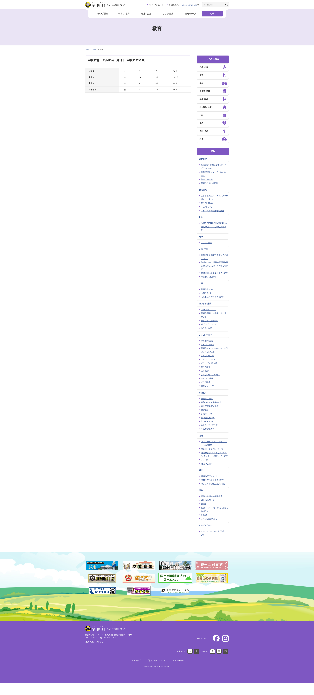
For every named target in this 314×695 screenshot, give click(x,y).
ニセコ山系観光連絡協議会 (212, 210)
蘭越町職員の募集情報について (214, 272)
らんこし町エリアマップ (210, 374)
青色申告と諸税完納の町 (211, 402)
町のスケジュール (156, 4)
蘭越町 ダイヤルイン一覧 (212, 448)
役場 (201, 435)
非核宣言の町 (207, 413)
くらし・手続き (102, 13)
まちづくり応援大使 (209, 363)
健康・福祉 (146, 13)
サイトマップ (135, 660)
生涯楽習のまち (207, 428)
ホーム (87, 49)
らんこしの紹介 (205, 334)
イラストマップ (207, 206)
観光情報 (203, 189)
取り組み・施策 (205, 303)
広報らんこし (206, 293)
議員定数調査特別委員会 (211, 496)
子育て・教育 (124, 13)
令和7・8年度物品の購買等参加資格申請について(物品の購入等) (214, 226)
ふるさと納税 (206, 328)
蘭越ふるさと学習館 (209, 183)
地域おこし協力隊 (208, 276)
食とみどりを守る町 (209, 425)
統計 (201, 236)
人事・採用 (203, 249)
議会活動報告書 (208, 500)
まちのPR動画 (207, 202)
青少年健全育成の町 (209, 406)
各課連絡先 (174, 4)
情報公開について (208, 309)
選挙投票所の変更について (212, 479)
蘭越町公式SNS (207, 289)
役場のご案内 (206, 463)
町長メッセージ (207, 385)
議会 (201, 490)
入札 (201, 217)
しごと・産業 (168, 13)
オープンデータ (205, 525)
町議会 (204, 503)
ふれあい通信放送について (212, 296)
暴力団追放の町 (208, 417)
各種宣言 (203, 392)
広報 (201, 283)
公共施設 (203, 158)
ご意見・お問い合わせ (156, 660)
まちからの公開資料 (209, 320)
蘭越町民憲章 (207, 398)
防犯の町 (205, 409)
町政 (212, 13)
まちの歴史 (205, 370)
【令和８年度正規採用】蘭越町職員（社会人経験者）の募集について (214, 266)
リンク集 (204, 459)
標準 (225, 651)
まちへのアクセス (208, 359)
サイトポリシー (177, 660)
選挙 (201, 470)
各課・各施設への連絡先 (94, 642)
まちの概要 (205, 366)
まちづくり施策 (207, 378)
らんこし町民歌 (207, 355)
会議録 (204, 514)
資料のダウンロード (209, 476)
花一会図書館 (207, 179)
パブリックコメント (208, 324)
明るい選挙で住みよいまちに (213, 483)
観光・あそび (190, 13)
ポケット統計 (206, 242)
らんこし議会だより (209, 518)
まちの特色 (205, 382)
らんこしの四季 (207, 344)
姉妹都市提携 (207, 340)
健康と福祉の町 (207, 421)
